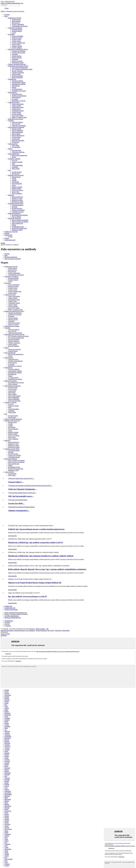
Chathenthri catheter (18, 110)
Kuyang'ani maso (17, 208)
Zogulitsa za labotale (14, 158)
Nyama (10, 236)
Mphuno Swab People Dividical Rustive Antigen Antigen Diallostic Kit (34, 583)
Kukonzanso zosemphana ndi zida (18, 66)
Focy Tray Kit (16, 124)
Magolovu (11, 195)
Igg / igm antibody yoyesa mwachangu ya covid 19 (27, 596)
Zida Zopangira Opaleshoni (16, 127)
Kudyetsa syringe (17, 37)
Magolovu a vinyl (17, 198)
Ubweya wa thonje (17, 190)
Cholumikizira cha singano (19, 26)
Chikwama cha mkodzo (19, 125)
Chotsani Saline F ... (15, 482)
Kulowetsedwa (12, 92)
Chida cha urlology (17, 122)
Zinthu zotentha (40, 629)
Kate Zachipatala (17, 183)
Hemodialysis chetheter (18, 84)
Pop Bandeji (15, 182)
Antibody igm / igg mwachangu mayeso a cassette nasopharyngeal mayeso (36, 529)
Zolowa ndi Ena (13, 144)
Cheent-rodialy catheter (18, 82)
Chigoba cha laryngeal (18, 52)
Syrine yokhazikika (17, 36)
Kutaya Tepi (15, 192)
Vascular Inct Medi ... (16, 503)
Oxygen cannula (16, 114)
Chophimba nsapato (17, 212)
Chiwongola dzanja (17, 205)
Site (47, 629)
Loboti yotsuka (16, 74)
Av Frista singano (17, 89)
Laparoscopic (16, 139)
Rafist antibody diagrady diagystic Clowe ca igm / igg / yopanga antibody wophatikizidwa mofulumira (47, 569)
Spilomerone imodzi (18, 62)
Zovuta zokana (16, 137)
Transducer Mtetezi (17, 81)
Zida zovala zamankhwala (19, 155)
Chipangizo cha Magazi (15, 28)
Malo (5, 16)
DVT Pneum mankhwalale (20, 67)
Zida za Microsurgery (18, 135)
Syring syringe (16, 44)
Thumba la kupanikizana (19, 95)
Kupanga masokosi (17, 76)
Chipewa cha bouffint (18, 210)
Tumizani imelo (5, 634)
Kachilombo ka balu (18, 226)
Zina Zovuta (15, 142)
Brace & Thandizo (17, 77)
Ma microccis (16, 23)
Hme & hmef (16, 173)
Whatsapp (4, 635)
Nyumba (7, 14)
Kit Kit (14, 157)
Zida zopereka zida (17, 223)
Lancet (14, 33)
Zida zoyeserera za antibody (20, 221)
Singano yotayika (17, 46)
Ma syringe (50, 630)
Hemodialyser (16, 86)
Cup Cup (14, 160)
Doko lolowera (16, 21)
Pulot (13, 163)
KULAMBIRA (30, 630)
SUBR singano (16, 19)
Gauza (14, 185)
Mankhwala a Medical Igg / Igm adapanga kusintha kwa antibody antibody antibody (41, 556)
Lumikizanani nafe (9, 240)
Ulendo (14, 178)
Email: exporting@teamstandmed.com (12, 3)
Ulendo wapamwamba (11, 609)
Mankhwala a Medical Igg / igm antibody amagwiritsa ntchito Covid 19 (35, 542)
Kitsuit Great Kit (17, 57)
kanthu (15, 536)
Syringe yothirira (17, 47)
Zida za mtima (16, 134)
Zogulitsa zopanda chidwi (15, 203)
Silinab (14, 225)
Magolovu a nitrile (17, 200)
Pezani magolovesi (17, 197)
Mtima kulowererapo (14, 213)
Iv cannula (15, 99)
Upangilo (11, 120)
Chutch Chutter (16, 112)
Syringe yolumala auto (18, 42)
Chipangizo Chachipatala (62, 630)
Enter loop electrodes (18, 140)
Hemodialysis (12, 79)
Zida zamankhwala (13, 154)
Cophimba (15, 167)
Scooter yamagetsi (17, 71)
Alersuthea (15, 59)
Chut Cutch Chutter (17, 115)
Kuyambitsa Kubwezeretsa (20, 215)
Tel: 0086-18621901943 (11, 616)
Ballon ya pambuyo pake (19, 117)
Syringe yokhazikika (18, 24)
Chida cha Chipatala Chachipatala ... (22, 489)
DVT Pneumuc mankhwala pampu (22, 69)
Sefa (9, 170)
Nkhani (6, 238)
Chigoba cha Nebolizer (18, 51)
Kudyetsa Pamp (16, 150)
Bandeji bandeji (16, 188)
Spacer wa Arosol (17, 61)
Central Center (16, 109)
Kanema (6, 233)
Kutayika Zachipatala (7, 630)
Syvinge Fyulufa (17, 172)
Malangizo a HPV (17, 230)
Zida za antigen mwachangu (20, 220)
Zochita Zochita (16, 129)
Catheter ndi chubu (13, 102)
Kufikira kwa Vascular (14, 18)
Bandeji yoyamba (17, 187)
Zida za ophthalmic (17, 130)
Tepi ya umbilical (17, 193)
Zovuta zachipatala (41, 630)
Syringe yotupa (16, 41)
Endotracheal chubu (17, 107)
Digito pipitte (16, 168)
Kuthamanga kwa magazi (15, 119)
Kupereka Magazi (17, 29)
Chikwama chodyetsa (18, 152)
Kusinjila (14, 207)
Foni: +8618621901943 (8, 1)
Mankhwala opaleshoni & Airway (18, 49)
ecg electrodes (16, 147)
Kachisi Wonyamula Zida (19, 228)
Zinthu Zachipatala (19, 630)
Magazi (14, 87)
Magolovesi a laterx (17, 202)
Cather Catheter (16, 105)
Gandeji (14, 180)
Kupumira (15, 54)
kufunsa (10, 536)
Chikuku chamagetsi (18, 72)
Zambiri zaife (8, 235)
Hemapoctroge (16, 177)
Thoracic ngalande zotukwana (17, 64)
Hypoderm (11, 34)
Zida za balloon (16, 216)
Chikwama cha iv (17, 94)
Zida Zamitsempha (17, 132)
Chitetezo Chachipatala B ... (18, 510)
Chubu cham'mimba (18, 104)
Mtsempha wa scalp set (18, 100)
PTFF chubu (15, 145)
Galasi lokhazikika (17, 165)
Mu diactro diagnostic (14, 218)
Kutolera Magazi (17, 31)
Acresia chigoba (16, 56)
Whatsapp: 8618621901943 (12, 617)
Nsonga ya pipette (17, 162)
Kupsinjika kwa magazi (19, 91)
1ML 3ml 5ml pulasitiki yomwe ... (21, 496)
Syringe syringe (16, 39)
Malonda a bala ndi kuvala (16, 175)
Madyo (10, 149)
